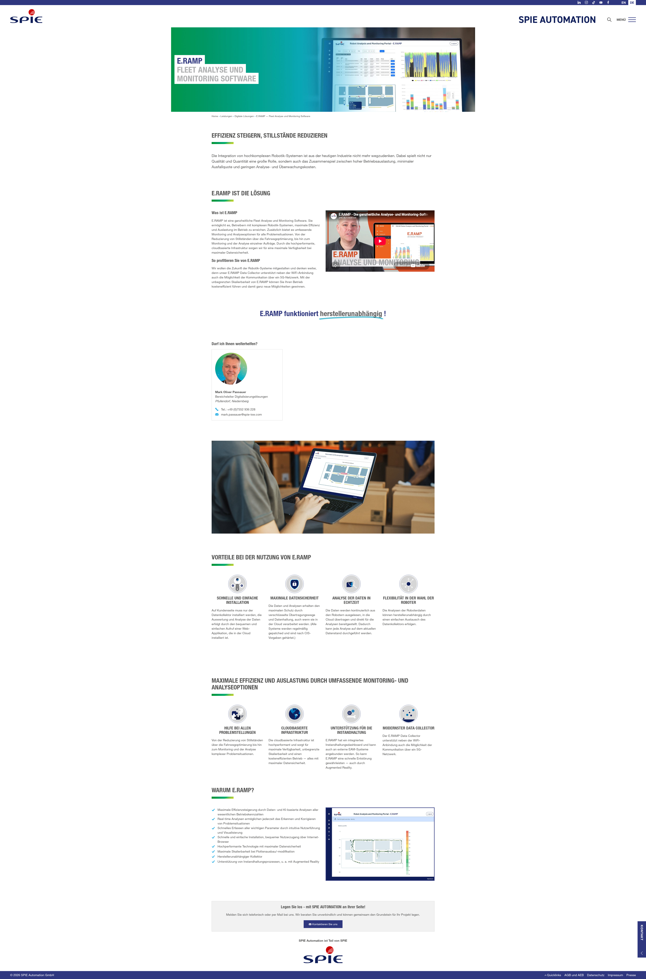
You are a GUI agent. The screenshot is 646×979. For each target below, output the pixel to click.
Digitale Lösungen (244, 116)
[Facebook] (608, 2)
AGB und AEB (574, 975)
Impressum (615, 975)
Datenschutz (595, 975)
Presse (631, 975)
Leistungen (226, 116)
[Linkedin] (579, 2)
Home (215, 116)
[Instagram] (586, 2)
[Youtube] (600, 2)
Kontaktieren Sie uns (324, 924)
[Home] (26, 16)
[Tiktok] (593, 2)
